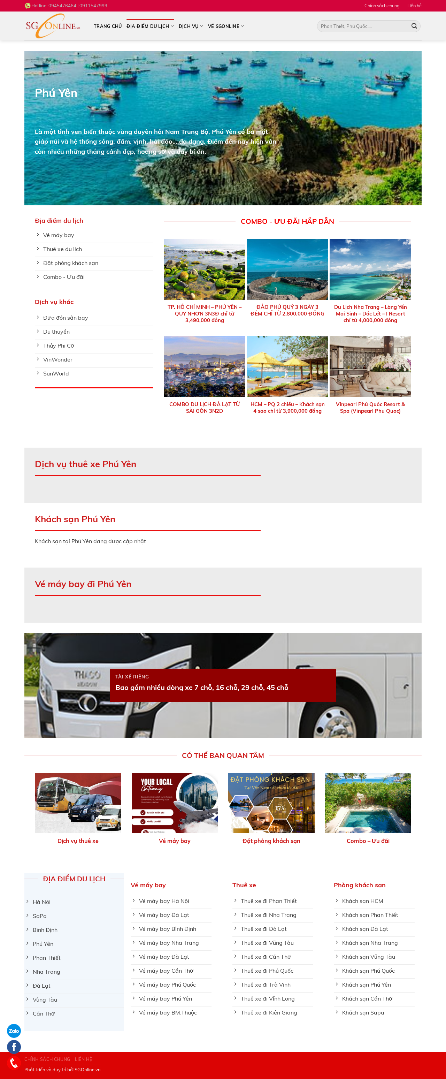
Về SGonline (223, 26)
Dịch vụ (189, 26)
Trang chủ (108, 26)
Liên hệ (414, 5)
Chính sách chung (382, 5)
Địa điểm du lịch (147, 26)
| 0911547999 (77, 5)
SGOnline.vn (88, 1069)
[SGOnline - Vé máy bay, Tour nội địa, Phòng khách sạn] (53, 26)
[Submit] (414, 26)
